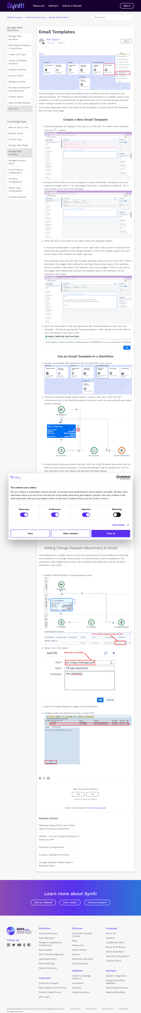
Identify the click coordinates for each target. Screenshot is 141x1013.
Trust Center (75, 1009)
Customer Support (49, 983)
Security (76, 987)
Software (53, 5)
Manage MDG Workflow (59, 17)
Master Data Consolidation (15, 189)
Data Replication (48, 959)
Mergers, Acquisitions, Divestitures (50, 944)
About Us (111, 933)
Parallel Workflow (17, 69)
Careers (110, 938)
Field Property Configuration (16, 171)
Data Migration (47, 938)
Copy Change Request (19, 103)
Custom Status (16, 96)
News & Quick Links (19, 127)
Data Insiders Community (52, 987)
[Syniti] (18, 931)
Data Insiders (70, 902)
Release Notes (16, 133)
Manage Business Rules (17, 162)
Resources (38, 5)
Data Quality (45, 949)
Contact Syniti (113, 960)
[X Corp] (44, 778)
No (93, 794)
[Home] (18, 6)
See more (13, 108)
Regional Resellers (115, 992)
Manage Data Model (18, 145)
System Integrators (116, 975)
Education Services (82, 959)
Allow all (111, 533)
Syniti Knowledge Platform (81, 977)
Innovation (78, 983)
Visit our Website (43, 902)
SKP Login (44, 996)
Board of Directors (116, 947)
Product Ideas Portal (50, 992)
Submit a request (97, 808)
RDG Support (52, 39)
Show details (118, 525)
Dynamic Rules (16, 75)
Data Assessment (48, 933)
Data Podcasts (80, 963)
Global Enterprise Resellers (115, 981)
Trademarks (123, 1009)
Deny (30, 533)
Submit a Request (72, 5)
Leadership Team (115, 942)
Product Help (15, 139)
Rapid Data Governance (35, 17)
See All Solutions (48, 968)
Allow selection (70, 533)
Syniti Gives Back (115, 951)
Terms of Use (107, 1009)
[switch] (55, 515)
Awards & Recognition (117, 956)
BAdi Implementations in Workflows (20, 47)
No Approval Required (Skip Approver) (19, 89)
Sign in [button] (127, 5)
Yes (78, 794)
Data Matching (47, 963)
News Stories (79, 949)
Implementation (81, 992)
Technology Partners (117, 987)
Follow (126, 41)
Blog (74, 940)
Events (75, 954)
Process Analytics (17, 197)
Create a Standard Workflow (18, 62)
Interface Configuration (15, 180)
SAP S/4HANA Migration (51, 954)
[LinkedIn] (48, 778)
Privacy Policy (91, 1009)
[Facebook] (40, 778)
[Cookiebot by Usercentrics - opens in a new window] (118, 477)
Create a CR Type (17, 54)
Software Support (14, 17)
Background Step (17, 81)
